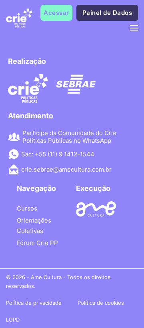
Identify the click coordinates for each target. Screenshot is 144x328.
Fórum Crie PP (37, 243)
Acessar (56, 12)
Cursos (27, 208)
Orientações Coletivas (34, 226)
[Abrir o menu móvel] (134, 28)
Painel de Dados (107, 12)
